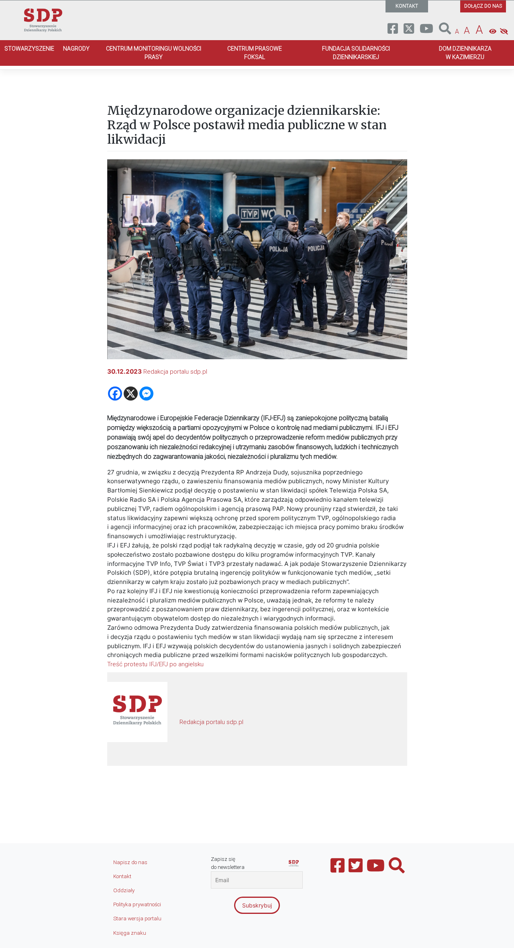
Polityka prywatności (137, 904)
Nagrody (76, 48)
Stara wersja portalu (137, 918)
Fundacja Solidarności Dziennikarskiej (356, 52)
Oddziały (124, 890)
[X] (131, 394)
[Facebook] (115, 394)
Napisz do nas (130, 862)
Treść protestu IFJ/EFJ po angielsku (155, 664)
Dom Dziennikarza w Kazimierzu (465, 52)
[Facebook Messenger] (146, 394)
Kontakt (122, 876)
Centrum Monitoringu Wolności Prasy (153, 52)
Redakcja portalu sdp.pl (175, 371)
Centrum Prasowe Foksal (254, 52)
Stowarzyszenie (29, 48)
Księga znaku (129, 933)
